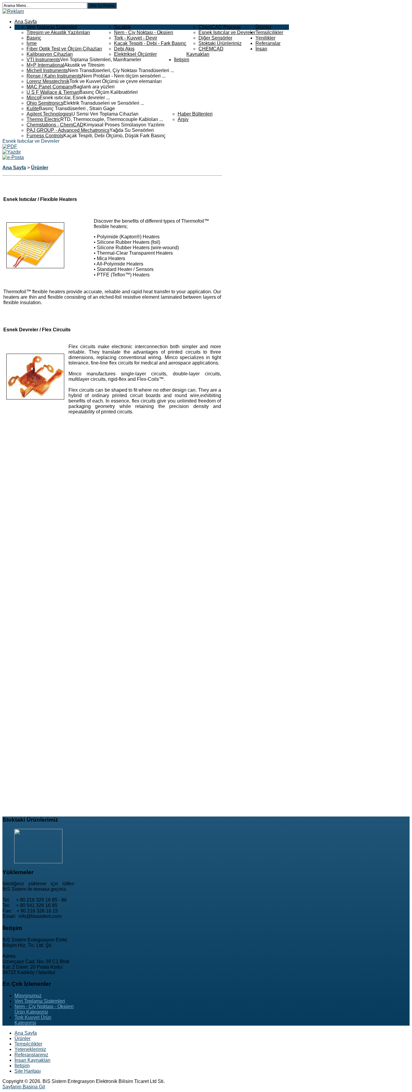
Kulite (33, 108)
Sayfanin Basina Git (23, 1086)
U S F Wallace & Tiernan (53, 92)
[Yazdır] (11, 151)
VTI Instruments (43, 59)
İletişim (181, 59)
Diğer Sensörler (215, 37)
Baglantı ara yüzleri (94, 86)
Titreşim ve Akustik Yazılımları (58, 32)
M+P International (45, 65)
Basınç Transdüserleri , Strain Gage (77, 108)
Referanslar (267, 43)
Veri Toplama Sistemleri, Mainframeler (100, 59)
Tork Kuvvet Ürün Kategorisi (32, 1020)
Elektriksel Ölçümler (135, 54)
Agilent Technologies (49, 113)
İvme (32, 43)
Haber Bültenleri (195, 113)
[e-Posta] (13, 157)
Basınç (34, 37)
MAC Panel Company (50, 86)
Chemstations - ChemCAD (55, 124)
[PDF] (9, 146)
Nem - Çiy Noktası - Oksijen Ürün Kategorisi (44, 1009)
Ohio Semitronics (45, 103)
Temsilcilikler (269, 32)
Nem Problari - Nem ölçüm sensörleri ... (124, 75)
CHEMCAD (210, 48)
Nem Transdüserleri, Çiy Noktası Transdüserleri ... (121, 70)
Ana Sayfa (25, 21)
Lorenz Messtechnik (48, 81)
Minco (33, 97)
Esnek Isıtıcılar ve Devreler (226, 32)
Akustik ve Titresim (84, 65)
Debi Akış (124, 48)
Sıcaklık (122, 27)
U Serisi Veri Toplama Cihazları (104, 113)
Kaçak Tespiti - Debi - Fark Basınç (150, 43)
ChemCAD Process (219, 27)
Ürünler (263, 27)
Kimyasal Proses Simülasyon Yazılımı (124, 124)
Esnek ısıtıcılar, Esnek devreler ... (75, 97)
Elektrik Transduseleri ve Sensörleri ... (103, 103)
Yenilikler (265, 37)
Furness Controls (45, 135)
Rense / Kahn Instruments (54, 75)
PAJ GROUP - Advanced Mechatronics (68, 130)
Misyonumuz (28, 995)
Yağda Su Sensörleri (131, 130)
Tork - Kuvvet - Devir (135, 37)
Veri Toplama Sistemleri (52, 27)
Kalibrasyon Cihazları (50, 54)
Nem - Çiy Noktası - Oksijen (143, 32)
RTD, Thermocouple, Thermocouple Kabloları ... (111, 119)
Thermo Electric (43, 119)
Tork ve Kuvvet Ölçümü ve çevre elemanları (115, 81)
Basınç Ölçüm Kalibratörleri (108, 92)
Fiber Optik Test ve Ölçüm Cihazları (64, 48)
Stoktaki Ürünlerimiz (220, 43)
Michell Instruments (47, 70)
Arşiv (183, 119)
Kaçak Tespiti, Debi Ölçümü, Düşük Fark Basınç (114, 135)
